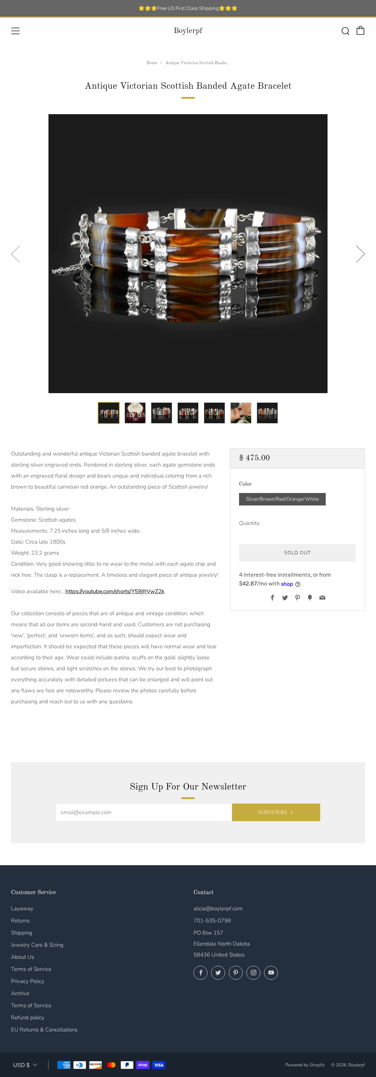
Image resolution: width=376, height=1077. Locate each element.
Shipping (21, 932)
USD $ (21, 1065)
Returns (20, 920)
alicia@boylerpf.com (218, 908)
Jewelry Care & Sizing (37, 945)
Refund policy (27, 1017)
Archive (20, 993)
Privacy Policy (27, 981)
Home (152, 63)
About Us (22, 957)
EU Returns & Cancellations (44, 1029)
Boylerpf (188, 31)
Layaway (22, 908)
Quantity (249, 523)
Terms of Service (31, 969)
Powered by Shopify (305, 1065)
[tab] (109, 413)
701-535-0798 (212, 920)
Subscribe (273, 812)
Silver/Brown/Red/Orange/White (282, 499)
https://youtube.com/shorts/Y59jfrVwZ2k (114, 591)
